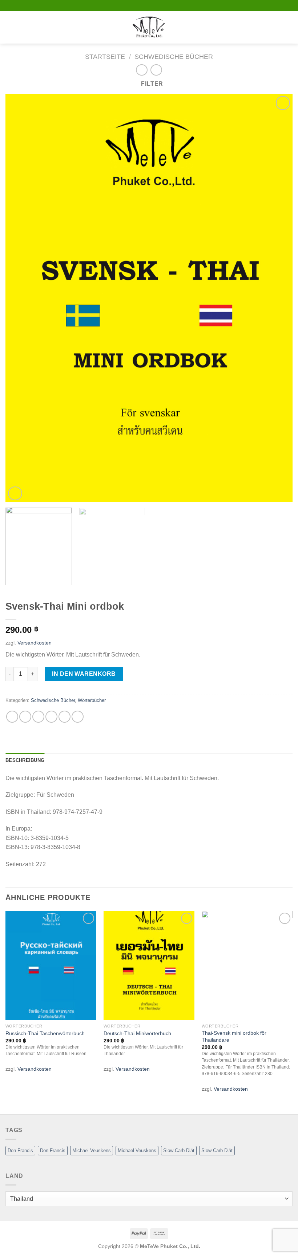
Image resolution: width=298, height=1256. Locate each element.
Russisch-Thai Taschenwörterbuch (45, 1033)
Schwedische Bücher (173, 56)
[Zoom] (15, 493)
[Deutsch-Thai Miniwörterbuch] (149, 965)
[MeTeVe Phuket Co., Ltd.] (149, 27)
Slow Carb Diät (178, 1150)
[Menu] (9, 27)
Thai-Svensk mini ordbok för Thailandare (234, 1036)
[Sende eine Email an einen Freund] (51, 717)
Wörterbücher (92, 700)
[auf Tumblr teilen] (78, 717)
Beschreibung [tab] (24, 760)
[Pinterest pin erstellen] (65, 717)
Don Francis (20, 1150)
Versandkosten (34, 643)
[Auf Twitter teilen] (38, 717)
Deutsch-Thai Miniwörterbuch (137, 1033)
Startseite (105, 56)
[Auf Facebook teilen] (25, 717)
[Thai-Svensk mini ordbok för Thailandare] (247, 965)
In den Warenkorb (84, 674)
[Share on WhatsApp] (12, 717)
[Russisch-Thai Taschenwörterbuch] (50, 965)
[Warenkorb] (289, 27)
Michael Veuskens (91, 1150)
